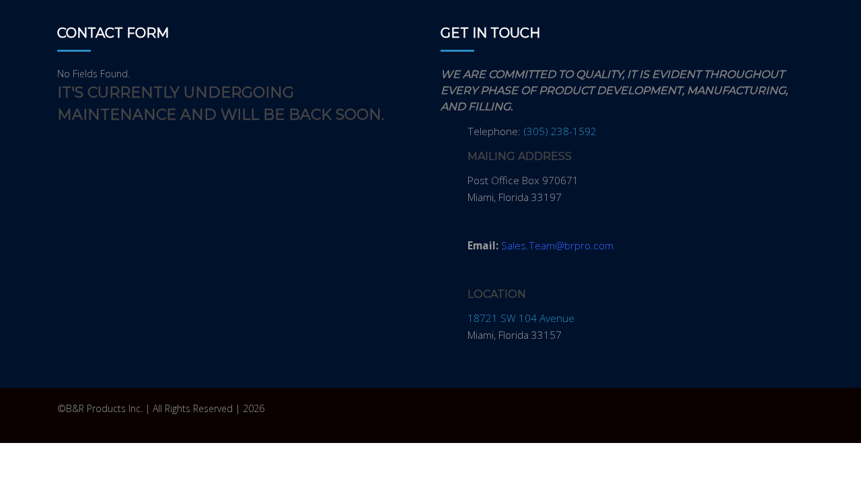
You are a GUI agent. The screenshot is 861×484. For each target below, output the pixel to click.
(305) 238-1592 (560, 131)
